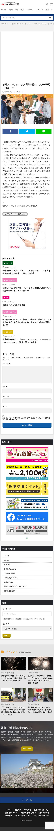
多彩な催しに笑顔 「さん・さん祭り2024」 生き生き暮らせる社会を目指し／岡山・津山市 (26, 271)
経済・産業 (9, 332)
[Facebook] (10, 131)
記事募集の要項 (9, 573)
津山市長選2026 (8, 619)
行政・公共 (9, 263)
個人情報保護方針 (10, 591)
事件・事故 (19, 9)
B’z (36, 619)
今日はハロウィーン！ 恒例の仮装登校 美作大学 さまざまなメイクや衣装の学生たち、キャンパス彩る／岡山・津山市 (27, 322)
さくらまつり (28, 619)
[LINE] (43, 131)
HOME (4, 9)
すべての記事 (16, 24)
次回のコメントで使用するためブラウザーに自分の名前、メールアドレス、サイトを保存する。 (27, 418)
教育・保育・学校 (11, 280)
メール (6, 396)
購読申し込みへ (27, 748)
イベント (39, 9)
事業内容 (7, 565)
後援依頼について (10, 569)
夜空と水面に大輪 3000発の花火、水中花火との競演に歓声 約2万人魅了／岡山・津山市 (13, 678)
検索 (5, 635)
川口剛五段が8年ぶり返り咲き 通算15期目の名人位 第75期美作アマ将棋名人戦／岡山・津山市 (40, 709)
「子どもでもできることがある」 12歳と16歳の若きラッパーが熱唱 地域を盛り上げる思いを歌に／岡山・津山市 (13, 711)
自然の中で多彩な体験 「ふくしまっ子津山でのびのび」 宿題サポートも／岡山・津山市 (27, 289)
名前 (5, 386)
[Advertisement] (27, 45)
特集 (11, 9)
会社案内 (7, 560)
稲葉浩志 (18, 619)
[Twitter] (27, 131)
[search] (50, 18)
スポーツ (30, 9)
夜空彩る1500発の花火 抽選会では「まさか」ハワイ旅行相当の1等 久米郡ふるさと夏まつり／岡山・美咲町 (40, 679)
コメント (6, 363)
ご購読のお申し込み (11, 578)
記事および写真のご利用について (15, 586)
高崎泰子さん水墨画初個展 (14, 305)
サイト (5, 406)
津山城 (42, 619)
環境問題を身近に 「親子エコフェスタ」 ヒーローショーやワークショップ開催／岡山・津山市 (27, 340)
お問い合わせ (8, 582)
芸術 (7, 297)
